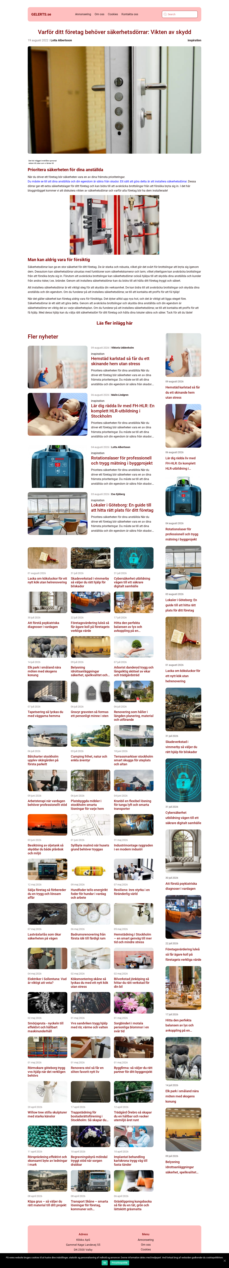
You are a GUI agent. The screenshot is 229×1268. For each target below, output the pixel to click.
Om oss (99, 14)
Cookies (113, 14)
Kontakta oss (129, 14)
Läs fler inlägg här (115, 323)
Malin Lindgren (119, 394)
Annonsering (83, 14)
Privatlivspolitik (119, 1263)
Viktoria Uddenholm (122, 347)
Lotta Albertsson (61, 40)
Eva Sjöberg (118, 494)
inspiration (194, 40)
